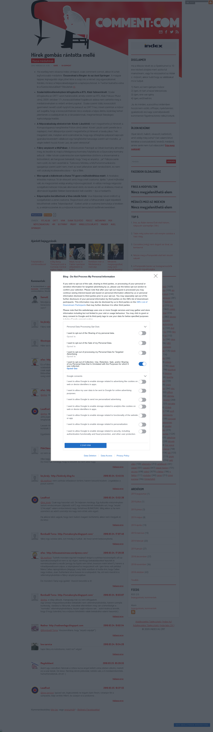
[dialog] (106, 366)
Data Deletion (90, 455)
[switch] (142, 333)
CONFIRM (85, 445)
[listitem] (106, 326)
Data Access (106, 455)
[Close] (156, 277)
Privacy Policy (123, 455)
